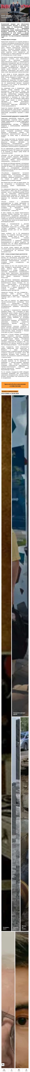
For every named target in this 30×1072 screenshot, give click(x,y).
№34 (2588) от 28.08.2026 (10, 393)
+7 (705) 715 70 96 (15, 386)
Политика (3, 14)
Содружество (8, 14)
